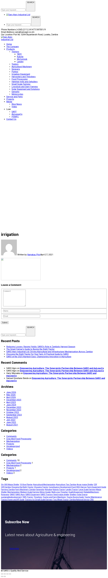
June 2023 (11, 422)
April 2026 (11, 397)
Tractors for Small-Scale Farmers (39, 499)
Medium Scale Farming (29, 492)
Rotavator (5, 494)
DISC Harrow (81, 487)
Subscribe (14, 548)
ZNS (92, 499)
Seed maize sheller (61, 494)
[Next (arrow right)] (5, 576)
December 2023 (13, 407)
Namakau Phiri (33, 254)
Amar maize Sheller (85, 484)
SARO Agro (20, 494)
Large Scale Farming (86, 489)
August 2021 (12, 425)
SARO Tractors (46, 494)
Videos (9, 449)
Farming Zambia (8, 489)
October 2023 (12, 412)
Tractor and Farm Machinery (54, 497)
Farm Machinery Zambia (25, 489)
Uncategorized (13, 446)
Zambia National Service (79, 499)
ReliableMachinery (91, 492)
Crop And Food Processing (18, 439)
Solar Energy (82, 494)
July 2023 (10, 420)
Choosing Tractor (41, 487)
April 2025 (11, 402)
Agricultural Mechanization (44, 484)
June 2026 (11, 392)
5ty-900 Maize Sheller (10, 484)
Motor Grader (45, 492)
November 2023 (13, 410)
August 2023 (12, 417)
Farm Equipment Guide (96, 487)
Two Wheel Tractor (61, 499)
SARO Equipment (32, 494)
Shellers (73, 494)
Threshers (38, 497)
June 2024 (11, 405)
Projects (10, 444)
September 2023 (14, 415)
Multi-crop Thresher (59, 492)
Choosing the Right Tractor (22, 487)
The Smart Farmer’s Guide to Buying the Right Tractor (30, 349)
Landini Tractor (72, 489)
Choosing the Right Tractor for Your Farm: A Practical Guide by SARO (37, 354)
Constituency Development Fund (62, 487)
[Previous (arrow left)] (2, 576)
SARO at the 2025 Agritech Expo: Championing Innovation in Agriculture (38, 356)
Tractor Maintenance (93, 497)
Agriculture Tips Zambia (66, 484)
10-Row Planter (26, 484)
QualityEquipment (75, 492)
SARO (12, 494)
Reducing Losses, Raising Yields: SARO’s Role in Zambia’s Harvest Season (40, 346)
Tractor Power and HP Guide (12, 499)
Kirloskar (48, 489)
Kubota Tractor (59, 489)
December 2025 (13, 400)
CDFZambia (6, 487)
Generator (40, 489)
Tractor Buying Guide (75, 497)
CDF (95, 484)
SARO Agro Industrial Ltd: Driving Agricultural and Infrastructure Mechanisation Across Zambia (49, 351)
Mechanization (13, 441)
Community (11, 436)
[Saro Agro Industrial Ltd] (10, 39)
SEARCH (30, 2)
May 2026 (11, 395)
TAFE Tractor (27, 497)
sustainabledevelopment (11, 497)
